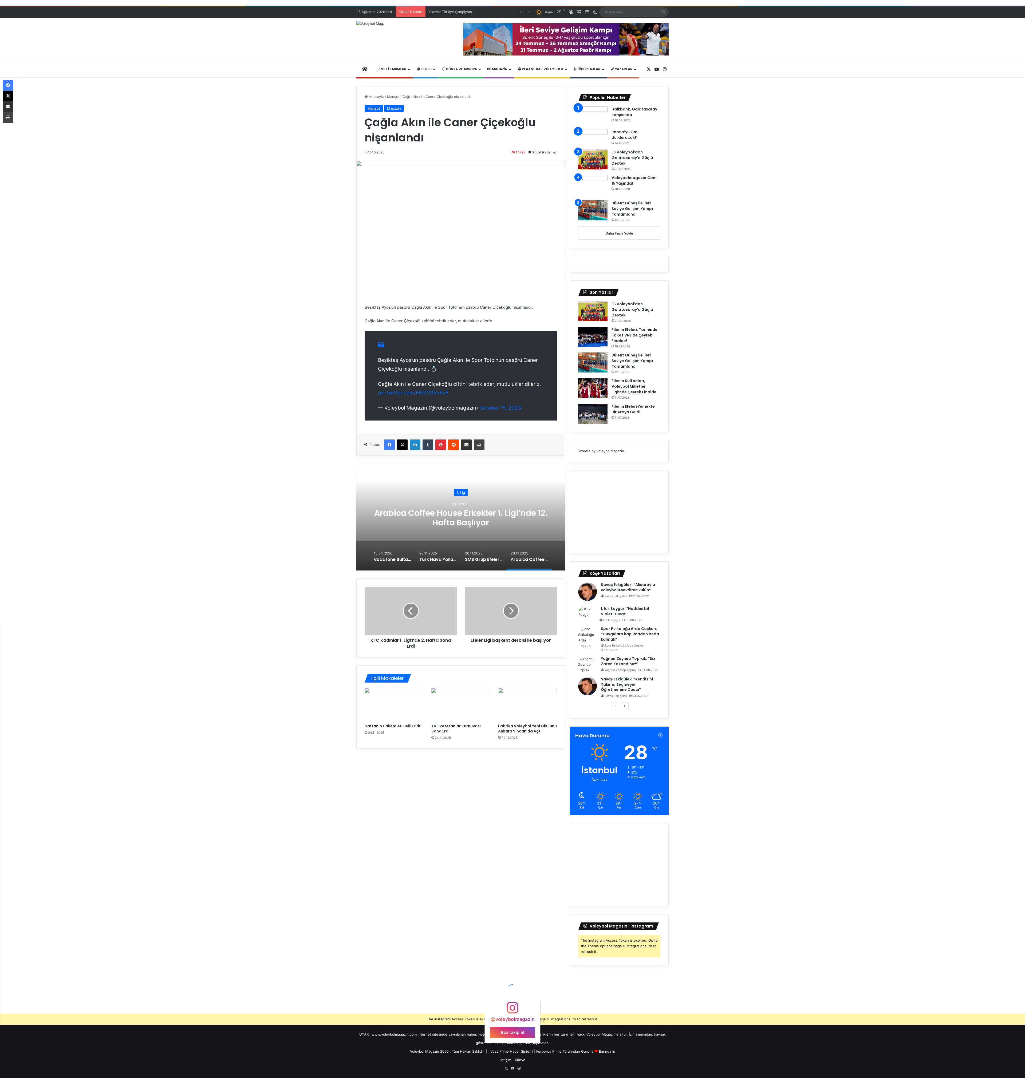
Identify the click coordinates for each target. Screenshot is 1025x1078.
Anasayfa (376, 96)
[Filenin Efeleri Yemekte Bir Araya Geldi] (593, 414)
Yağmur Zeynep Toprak (620, 670)
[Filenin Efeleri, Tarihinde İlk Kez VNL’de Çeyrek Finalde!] (593, 337)
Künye (520, 1060)
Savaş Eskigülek (616, 596)
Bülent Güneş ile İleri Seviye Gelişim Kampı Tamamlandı (632, 208)
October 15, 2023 (500, 408)
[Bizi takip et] (512, 1010)
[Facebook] (389, 444)
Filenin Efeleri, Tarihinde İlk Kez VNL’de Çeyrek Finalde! (634, 335)
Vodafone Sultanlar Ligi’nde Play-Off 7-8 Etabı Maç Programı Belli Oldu (461, 517)
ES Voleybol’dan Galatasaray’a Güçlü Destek (632, 157)
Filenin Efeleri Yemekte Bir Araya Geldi (633, 409)
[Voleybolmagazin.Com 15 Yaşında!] (593, 186)
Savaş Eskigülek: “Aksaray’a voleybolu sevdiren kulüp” (628, 587)
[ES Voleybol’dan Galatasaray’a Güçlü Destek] (593, 159)
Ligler (426, 69)
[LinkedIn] (415, 444)
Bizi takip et (513, 1032)
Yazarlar (623, 69)
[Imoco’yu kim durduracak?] (593, 137)
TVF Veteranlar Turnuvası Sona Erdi (456, 728)
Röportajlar (588, 69)
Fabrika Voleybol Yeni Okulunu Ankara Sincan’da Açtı (527, 728)
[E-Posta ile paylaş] (466, 444)
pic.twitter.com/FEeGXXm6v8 (413, 393)
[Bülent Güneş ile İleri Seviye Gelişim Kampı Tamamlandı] (593, 210)
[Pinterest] (440, 444)
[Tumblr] (428, 444)
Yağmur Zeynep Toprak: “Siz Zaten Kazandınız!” (628, 661)
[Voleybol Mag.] (370, 23)
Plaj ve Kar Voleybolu (542, 69)
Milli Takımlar (393, 69)
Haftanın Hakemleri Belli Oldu (393, 726)
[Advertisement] (619, 511)
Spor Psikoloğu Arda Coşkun (624, 645)
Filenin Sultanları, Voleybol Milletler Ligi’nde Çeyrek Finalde (634, 386)
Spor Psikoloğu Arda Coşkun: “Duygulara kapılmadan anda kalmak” (630, 634)
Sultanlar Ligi (460, 492)
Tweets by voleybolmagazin (601, 451)
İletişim (505, 1060)
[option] (460, 517)
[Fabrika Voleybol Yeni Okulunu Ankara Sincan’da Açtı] (527, 704)
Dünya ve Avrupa (461, 69)
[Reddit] (453, 444)
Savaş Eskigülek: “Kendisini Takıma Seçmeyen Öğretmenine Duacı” (627, 684)
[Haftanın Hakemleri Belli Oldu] (394, 704)
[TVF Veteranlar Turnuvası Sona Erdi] (460, 704)
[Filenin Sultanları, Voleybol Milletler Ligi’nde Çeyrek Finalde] (593, 388)
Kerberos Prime (549, 1051)
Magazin (499, 69)
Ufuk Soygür (611, 620)
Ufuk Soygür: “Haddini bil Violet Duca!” (625, 611)
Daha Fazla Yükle (619, 233)
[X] (402, 444)
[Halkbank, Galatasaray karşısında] (593, 115)
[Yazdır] (479, 444)
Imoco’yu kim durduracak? (624, 134)
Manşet (393, 96)
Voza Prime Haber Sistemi (511, 1051)
